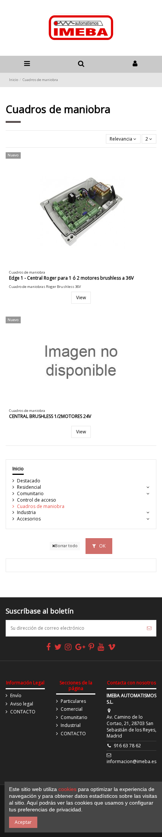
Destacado (28, 481)
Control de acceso (36, 500)
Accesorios (29, 519)
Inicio (18, 468)
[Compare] (76, 264)
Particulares (73, 701)
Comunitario (30, 494)
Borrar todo (66, 545)
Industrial (71, 725)
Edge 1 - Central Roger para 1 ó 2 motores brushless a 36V (71, 278)
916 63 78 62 (127, 745)
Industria (26, 513)
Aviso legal (21, 704)
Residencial (29, 487)
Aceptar (23, 822)
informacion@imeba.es (131, 761)
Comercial (72, 709)
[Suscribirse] (149, 628)
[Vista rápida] (85, 264)
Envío (15, 696)
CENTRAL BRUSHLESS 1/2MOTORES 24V (50, 416)
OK (101, 546)
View (81, 297)
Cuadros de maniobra (40, 506)
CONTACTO (22, 712)
